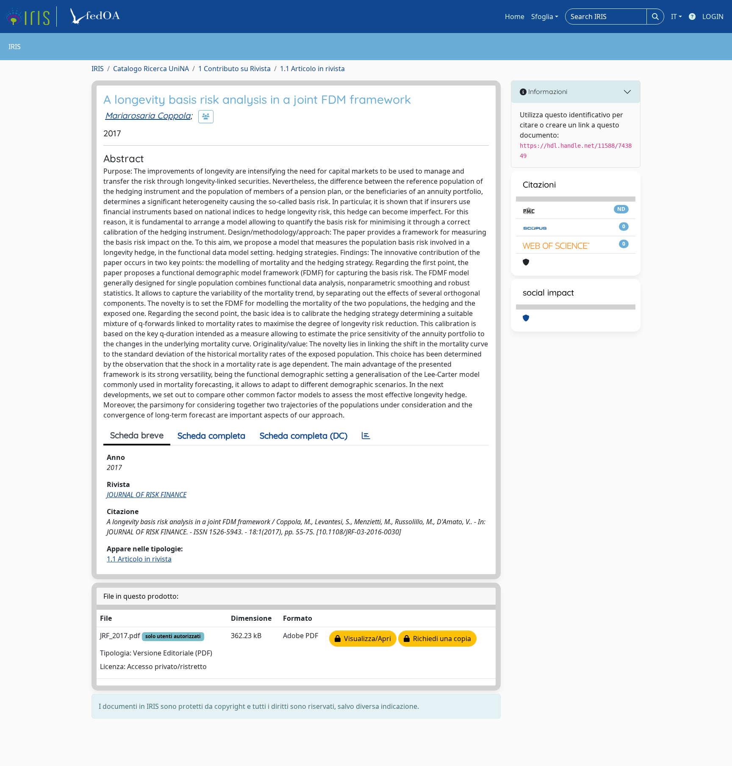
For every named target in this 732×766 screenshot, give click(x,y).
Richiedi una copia (440, 638)
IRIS (98, 68)
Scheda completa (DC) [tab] (303, 435)
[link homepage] (31, 16)
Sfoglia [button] (542, 16)
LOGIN (713, 16)
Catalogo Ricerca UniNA (151, 68)
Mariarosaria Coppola (147, 115)
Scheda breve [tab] (137, 435)
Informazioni (547, 91)
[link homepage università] (97, 16)
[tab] (366, 436)
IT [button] (674, 16)
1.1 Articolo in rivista (312, 68)
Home (514, 16)
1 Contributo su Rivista (234, 68)
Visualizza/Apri (366, 638)
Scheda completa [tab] (211, 435)
